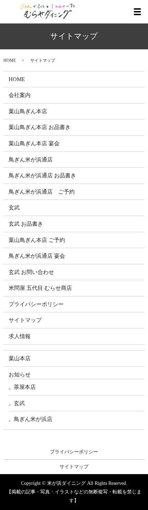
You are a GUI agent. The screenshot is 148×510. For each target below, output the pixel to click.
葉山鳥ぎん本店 (28, 111)
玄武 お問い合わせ (31, 272)
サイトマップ (25, 320)
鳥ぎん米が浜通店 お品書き (42, 175)
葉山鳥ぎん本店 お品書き (40, 127)
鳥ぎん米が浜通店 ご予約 (42, 192)
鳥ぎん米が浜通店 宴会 (37, 256)
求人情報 (20, 336)
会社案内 (20, 95)
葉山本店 (20, 358)
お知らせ (20, 374)
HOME (9, 60)
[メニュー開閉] (137, 11)
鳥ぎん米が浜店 (33, 419)
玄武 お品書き (26, 224)
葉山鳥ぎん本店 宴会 (34, 143)
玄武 (14, 207)
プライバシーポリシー (36, 304)
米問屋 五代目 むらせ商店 (40, 288)
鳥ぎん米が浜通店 (31, 160)
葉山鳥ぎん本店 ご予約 (37, 240)
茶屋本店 (25, 387)
